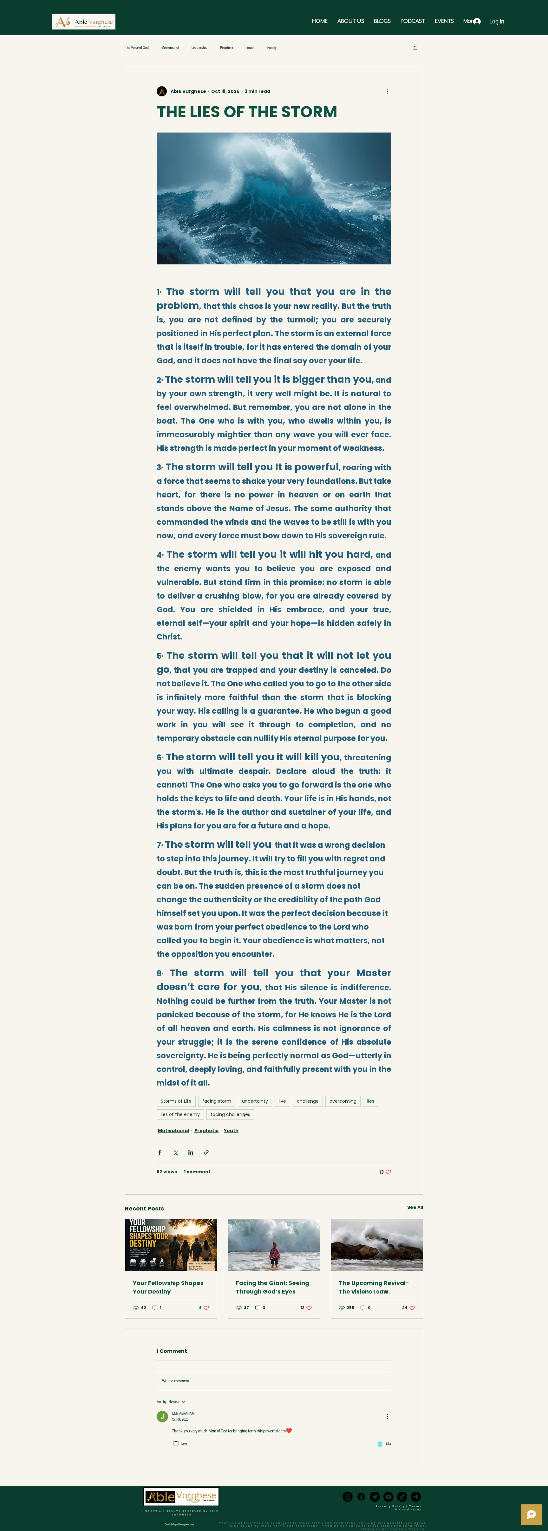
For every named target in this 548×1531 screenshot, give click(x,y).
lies (370, 1101)
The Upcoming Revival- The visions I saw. (374, 1287)
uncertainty (255, 1101)
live (282, 1101)
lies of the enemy (180, 1114)
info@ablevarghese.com (182, 1524)
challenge (308, 1101)
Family (272, 47)
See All (415, 1207)
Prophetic (227, 47)
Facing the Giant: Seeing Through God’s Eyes (272, 1287)
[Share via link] (206, 1152)
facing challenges (230, 1114)
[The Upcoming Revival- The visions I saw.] (377, 1245)
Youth (250, 47)
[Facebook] (361, 1497)
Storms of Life (176, 1101)
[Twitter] (375, 1497)
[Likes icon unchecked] (176, 1444)
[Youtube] (388, 1497)
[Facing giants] (274, 1245)
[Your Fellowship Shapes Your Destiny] (171, 1245)
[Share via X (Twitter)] (175, 1152)
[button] (415, 47)
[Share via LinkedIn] (191, 1152)
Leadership (199, 47)
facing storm (216, 1101)
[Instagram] (347, 1497)
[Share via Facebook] (160, 1152)
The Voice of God (137, 47)
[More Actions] (387, 1416)
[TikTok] (402, 1497)
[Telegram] (416, 1497)
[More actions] (387, 91)
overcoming (342, 1101)
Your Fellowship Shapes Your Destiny (168, 1287)
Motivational (170, 47)
